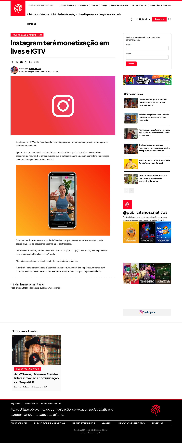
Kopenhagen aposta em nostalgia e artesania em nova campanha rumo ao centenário (154, 133)
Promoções (155, 5)
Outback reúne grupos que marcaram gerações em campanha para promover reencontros (154, 148)
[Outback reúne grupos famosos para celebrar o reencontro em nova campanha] (131, 103)
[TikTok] (146, 19)
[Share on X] (17, 62)
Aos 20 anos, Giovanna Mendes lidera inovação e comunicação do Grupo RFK (36, 378)
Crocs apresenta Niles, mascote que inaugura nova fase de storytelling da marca (153, 178)
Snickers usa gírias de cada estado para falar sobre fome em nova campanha (154, 117)
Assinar (131, 63)
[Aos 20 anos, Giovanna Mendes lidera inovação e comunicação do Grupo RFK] (36, 350)
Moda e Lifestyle (139, 5)
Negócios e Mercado (27, 369)
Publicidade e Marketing (27, 35)
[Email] (21, 62)
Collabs (70, 5)
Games (95, 5)
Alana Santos (35, 68)
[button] (169, 19)
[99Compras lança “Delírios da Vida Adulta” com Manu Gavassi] (131, 164)
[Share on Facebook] (12, 62)
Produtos (167, 5)
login (32, 288)
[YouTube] (140, 19)
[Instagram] (143, 19)
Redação (26, 387)
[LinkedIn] (149, 19)
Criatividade (83, 5)
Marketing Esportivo (120, 5)
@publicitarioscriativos (145, 212)
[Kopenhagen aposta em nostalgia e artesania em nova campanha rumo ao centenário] (131, 133)
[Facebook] (137, 19)
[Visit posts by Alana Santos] (14, 70)
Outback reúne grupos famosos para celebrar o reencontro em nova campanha (153, 102)
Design (104, 5)
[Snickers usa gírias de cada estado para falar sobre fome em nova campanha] (131, 118)
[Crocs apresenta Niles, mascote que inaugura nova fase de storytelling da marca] (131, 179)
